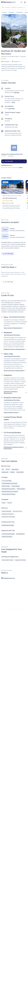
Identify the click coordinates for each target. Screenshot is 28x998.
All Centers (4, 12)
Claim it (21, 167)
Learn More (11, 108)
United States (11, 12)
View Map (16, 92)
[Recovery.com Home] (8, 2)
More (13, 102)
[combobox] (14, 7)
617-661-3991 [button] (9, 253)
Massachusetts (19, 12)
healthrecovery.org (6, 165)
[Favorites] (21, 2)
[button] (25, 2)
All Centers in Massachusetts (17, 230)
